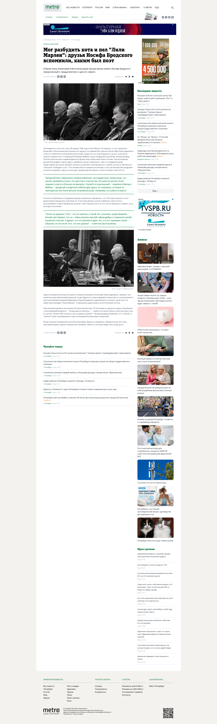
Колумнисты (100, 692)
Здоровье (71, 689)
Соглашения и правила (132, 692)
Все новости (73, 7)
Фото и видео (73, 686)
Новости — (66, 40)
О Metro (148, 7)
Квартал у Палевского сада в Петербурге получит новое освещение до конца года (79, 389)
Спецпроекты (62, 17)
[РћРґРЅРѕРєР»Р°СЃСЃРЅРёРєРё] (129, 76)
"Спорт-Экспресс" (78, 714)
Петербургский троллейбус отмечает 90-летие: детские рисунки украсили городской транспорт (85, 397)
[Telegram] (132, 76)
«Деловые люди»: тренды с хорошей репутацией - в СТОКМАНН (153, 267)
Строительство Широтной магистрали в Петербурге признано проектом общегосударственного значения (155, 126)
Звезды (75, 17)
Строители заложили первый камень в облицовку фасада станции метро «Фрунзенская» (82, 372)
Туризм (70, 692)
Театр (69, 695)
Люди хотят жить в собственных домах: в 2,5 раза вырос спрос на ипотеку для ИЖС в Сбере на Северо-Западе (154, 587)
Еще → (156, 191)
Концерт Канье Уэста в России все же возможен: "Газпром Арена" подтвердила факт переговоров (87, 353)
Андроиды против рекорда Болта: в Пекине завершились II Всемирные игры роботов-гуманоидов (155, 153)
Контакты (126, 695)
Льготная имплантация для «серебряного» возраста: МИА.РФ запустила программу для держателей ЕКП (154, 452)
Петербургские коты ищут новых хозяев (155, 540)
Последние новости (149, 91)
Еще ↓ (157, 7)
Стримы (48, 17)
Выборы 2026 (87, 17)
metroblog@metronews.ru (103, 712)
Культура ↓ (135, 7)
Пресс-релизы (73, 698)
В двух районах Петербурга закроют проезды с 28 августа (68, 381)
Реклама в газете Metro (132, 686)
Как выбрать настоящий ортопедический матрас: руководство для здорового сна (154, 512)
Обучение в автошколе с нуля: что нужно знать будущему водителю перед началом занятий (154, 634)
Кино (139, 104)
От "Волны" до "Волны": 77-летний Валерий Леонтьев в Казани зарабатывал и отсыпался (152, 140)
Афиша (46, 698)
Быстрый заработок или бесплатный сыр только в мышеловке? (153, 360)
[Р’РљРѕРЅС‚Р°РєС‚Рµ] (126, 76)
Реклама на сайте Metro (132, 689)
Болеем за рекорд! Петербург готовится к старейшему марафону (155, 420)
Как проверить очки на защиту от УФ (152, 565)
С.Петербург (76, 40)
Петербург (87, 7)
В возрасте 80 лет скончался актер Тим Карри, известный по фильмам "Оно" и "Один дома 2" (154, 98)
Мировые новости (143, 159)
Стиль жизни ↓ (120, 7)
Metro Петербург (156, 686)
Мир (108, 7)
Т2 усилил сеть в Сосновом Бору (151, 482)
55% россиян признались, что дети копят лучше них (152, 331)
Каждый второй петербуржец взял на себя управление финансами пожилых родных (154, 390)
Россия (99, 7)
